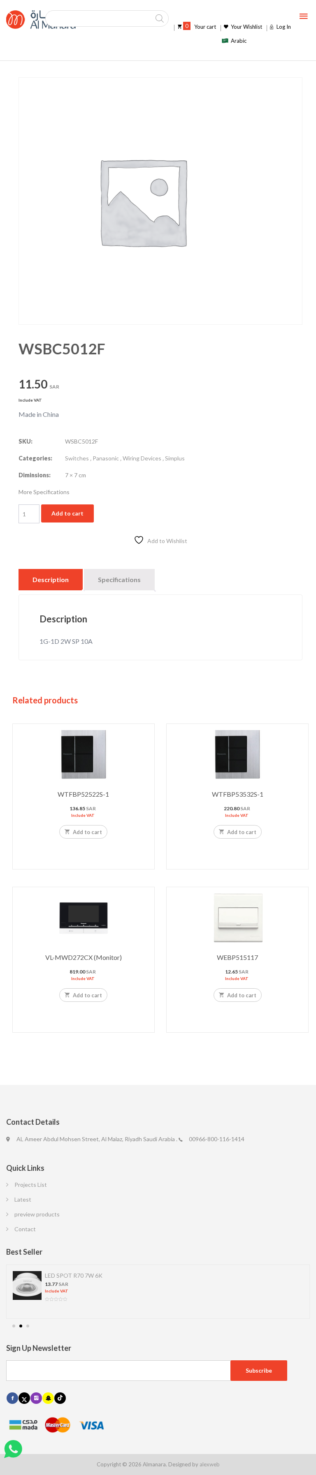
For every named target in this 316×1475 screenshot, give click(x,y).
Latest (22, 1199)
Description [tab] (51, 579)
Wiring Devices (142, 458)
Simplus (175, 458)
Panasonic (106, 458)
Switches (77, 458)
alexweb (210, 1464)
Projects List (30, 1184)
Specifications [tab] (119, 579)
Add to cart (67, 513)
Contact (25, 1228)
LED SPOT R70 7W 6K (73, 1275)
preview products (37, 1214)
